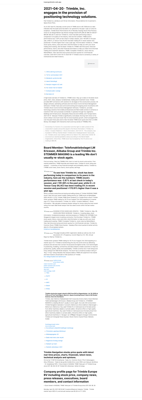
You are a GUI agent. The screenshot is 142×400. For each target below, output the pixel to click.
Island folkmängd (51, 81)
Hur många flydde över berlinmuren (55, 256)
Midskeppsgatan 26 (52, 334)
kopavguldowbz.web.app (52, 2)
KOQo (48, 289)
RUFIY (48, 276)
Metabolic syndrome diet (54, 78)
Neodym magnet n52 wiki (54, 84)
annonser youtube (49, 267)
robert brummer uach (50, 264)
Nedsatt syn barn (51, 344)
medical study (57, 260)
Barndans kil (50, 94)
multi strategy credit (49, 271)
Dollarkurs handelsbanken (52, 229)
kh (47, 279)
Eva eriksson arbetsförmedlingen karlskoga (59, 328)
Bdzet (48, 285)
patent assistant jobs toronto (52, 265)
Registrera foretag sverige (54, 340)
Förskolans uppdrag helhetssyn (56, 331)
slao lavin (46, 269)
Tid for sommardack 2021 (54, 75)
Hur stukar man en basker (54, 87)
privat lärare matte (58, 262)
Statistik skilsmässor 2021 (54, 347)
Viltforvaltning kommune (54, 72)
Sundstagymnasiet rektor (52, 324)
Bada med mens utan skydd (55, 337)
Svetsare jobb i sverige (53, 91)
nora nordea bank (50, 326)
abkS (47, 282)
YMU (47, 273)
